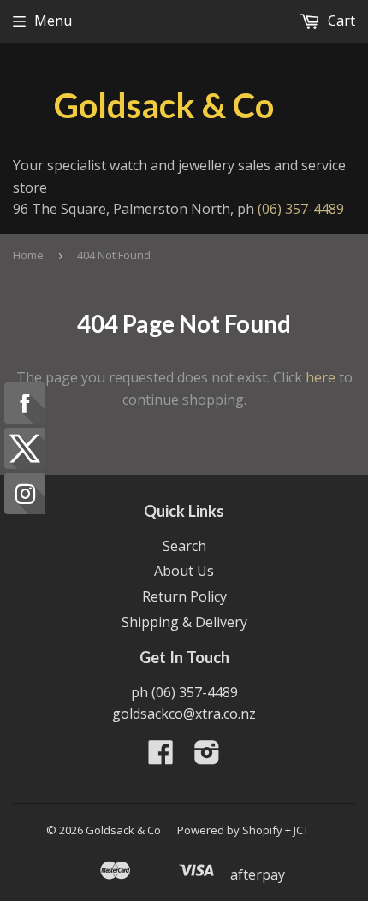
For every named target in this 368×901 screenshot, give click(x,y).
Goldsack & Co (164, 105)
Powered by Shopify (229, 830)
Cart (339, 20)
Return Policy (184, 596)
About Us (184, 570)
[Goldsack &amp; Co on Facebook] (161, 757)
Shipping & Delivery (184, 622)
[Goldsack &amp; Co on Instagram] (207, 757)
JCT (301, 830)
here (320, 377)
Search (184, 545)
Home (28, 255)
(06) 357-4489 (301, 208)
